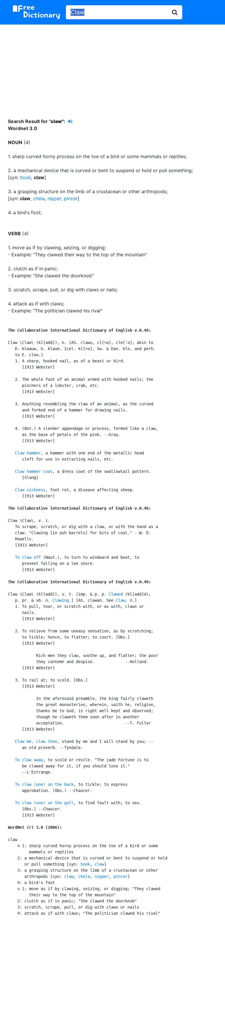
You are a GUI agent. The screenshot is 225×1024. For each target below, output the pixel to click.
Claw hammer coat (33, 471)
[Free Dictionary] (36, 12)
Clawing (60, 600)
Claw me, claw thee (36, 741)
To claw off (28, 557)
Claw (120, 600)
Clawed (116, 594)
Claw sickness (30, 489)
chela (39, 198)
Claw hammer (28, 453)
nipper (54, 198)
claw (99, 864)
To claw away (29, 759)
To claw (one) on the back (44, 784)
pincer (71, 198)
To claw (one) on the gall (44, 802)
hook (25, 177)
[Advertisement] (112, 67)
